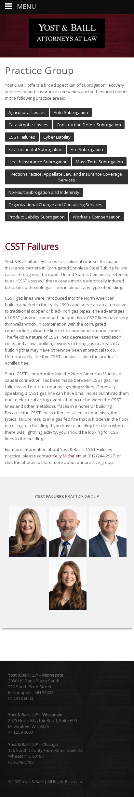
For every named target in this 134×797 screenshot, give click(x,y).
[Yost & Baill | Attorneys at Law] (67, 46)
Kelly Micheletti (67, 456)
